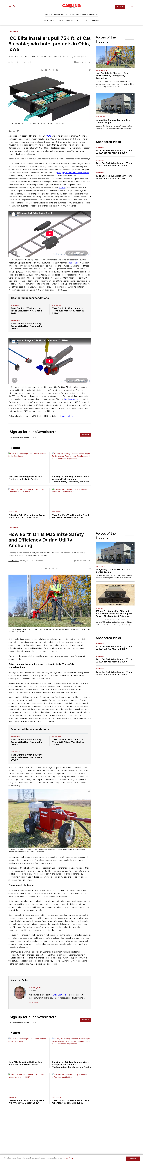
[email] (57, 70)
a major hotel (73, 263)
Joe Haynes (13, 561)
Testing (85, 20)
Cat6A (62, 188)
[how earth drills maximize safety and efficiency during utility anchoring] (115, 57)
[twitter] (50, 70)
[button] (10, 6)
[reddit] (53, 70)
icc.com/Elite (67, 416)
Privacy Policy (68, 1158)
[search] (14, 6)
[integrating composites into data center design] (115, 103)
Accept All (132, 1158)
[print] (90, 70)
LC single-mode (71, 399)
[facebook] (42, 70)
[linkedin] (46, 70)
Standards (100, 608)
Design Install (72, 20)
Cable (60, 20)
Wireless (95, 20)
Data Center (49, 20)
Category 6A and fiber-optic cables (73, 173)
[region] (71, 1158)
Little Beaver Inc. (60, 1007)
